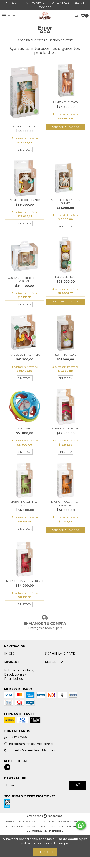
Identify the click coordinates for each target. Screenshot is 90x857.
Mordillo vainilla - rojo (24, 580)
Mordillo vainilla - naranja (65, 504)
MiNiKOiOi (11, 662)
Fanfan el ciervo (65, 102)
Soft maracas (65, 354)
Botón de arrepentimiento (45, 830)
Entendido (45, 851)
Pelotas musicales (65, 276)
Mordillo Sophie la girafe (65, 201)
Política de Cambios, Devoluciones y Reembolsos (19, 674)
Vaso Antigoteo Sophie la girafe (25, 279)
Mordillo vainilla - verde (24, 504)
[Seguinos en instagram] (7, 767)
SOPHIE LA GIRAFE (60, 653)
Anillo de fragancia (25, 354)
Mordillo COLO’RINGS (24, 200)
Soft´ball (24, 428)
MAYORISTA (54, 662)
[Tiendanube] (45, 817)
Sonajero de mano (65, 428)
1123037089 (18, 737)
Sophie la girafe (25, 126)
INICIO (9, 653)
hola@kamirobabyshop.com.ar (31, 744)
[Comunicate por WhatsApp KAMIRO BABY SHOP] (81, 825)
